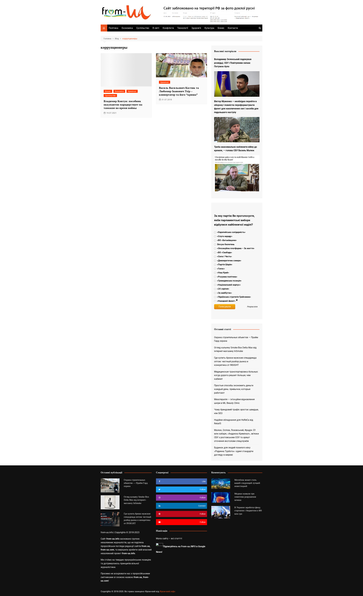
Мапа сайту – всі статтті (169, 538)
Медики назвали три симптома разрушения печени (245, 496)
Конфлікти (168, 28)
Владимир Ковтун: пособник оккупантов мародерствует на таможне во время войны (123, 104)
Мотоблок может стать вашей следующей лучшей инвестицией (247, 483)
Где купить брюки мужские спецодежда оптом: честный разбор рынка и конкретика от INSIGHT (235, 361)
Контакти (233, 28)
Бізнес (221, 28)
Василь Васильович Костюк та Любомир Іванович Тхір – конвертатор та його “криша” (179, 91)
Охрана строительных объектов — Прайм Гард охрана (236, 339)
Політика (113, 28)
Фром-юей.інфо (167, 591)
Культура (209, 28)
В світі (156, 28)
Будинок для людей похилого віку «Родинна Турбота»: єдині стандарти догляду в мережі (233, 451)
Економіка (127, 28)
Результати (252, 307)
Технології (182, 28)
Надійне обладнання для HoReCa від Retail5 (233, 422)
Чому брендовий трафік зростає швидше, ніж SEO (236, 411)
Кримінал (132, 91)
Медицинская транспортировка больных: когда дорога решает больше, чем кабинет (236, 375)
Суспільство (142, 28)
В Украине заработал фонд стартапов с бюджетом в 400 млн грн (248, 510)
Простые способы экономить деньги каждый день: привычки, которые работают (233, 389)
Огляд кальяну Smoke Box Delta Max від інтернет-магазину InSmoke (235, 349)
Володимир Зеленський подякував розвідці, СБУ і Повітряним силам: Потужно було (232, 63)
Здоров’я (196, 28)
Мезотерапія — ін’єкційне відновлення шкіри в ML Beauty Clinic (234, 401)
